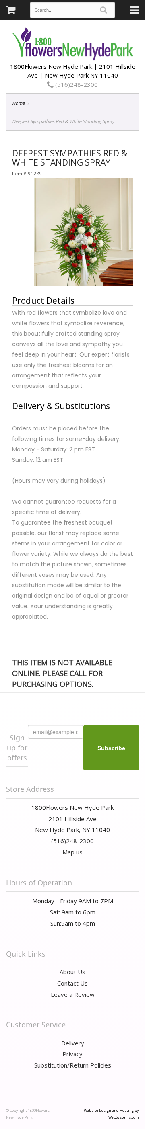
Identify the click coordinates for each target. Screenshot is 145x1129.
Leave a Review (73, 994)
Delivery (72, 1043)
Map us (72, 852)
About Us (72, 972)
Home (18, 103)
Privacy (72, 1054)
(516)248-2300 (76, 84)
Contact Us (72, 983)
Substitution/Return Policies (72, 1065)
